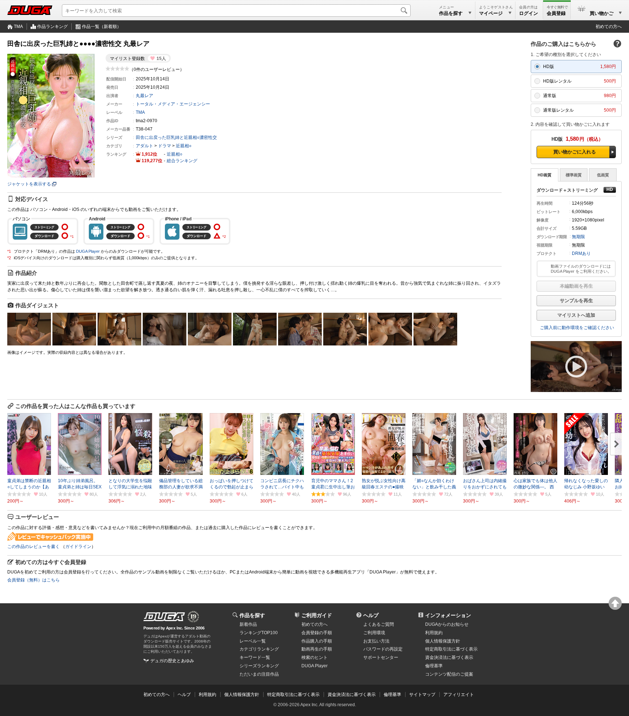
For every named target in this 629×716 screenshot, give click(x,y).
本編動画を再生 (576, 286)
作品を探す (252, 615)
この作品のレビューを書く (33, 546)
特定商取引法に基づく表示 (293, 694)
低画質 (603, 175)
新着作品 (248, 624)
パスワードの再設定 (383, 649)
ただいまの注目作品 (259, 674)
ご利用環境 (374, 632)
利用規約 (434, 632)
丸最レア (144, 95)
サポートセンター (380, 657)
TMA (18, 26)
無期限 (578, 236)
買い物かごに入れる (574, 152)
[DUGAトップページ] (29, 10)
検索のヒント (314, 657)
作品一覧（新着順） (101, 26)
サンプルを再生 (576, 300)
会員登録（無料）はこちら (33, 580)
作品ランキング (52, 26)
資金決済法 (449, 657)
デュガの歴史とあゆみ (172, 660)
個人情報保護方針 (442, 641)
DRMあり (581, 253)
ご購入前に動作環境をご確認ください (577, 327)
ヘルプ (371, 615)
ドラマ (164, 145)
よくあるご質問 (378, 624)
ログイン (528, 13)
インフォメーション (448, 615)
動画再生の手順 (316, 649)
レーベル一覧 (253, 641)
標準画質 (574, 175)
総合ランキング (182, 160)
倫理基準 (434, 665)
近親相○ (183, 145)
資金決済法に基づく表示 (352, 694)
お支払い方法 (376, 641)
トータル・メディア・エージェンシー (173, 104)
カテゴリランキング (259, 649)
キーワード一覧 (255, 657)
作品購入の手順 (316, 641)
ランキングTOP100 (259, 632)
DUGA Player (88, 251)
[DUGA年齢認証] (164, 616)
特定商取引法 (451, 649)
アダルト (144, 145)
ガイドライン (78, 546)
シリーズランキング (259, 665)
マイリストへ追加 (576, 315)
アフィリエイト (458, 694)
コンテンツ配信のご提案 (449, 674)
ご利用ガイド (316, 615)
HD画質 (544, 175)
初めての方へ (609, 26)
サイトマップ (422, 694)
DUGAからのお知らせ (446, 624)
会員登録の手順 (316, 632)
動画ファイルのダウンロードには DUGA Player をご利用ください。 (581, 268)
